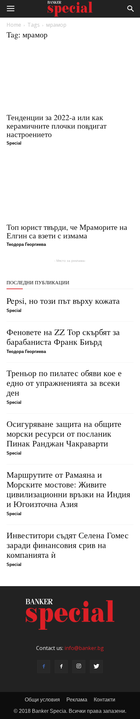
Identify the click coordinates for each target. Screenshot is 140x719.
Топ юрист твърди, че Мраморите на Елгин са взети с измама (67, 231)
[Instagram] (78, 666)
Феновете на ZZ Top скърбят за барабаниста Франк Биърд (63, 336)
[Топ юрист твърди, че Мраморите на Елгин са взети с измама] (70, 187)
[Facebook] (43, 666)
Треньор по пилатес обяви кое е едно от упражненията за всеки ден (64, 382)
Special (14, 143)
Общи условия (42, 699)
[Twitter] (96, 666)
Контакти (104, 699)
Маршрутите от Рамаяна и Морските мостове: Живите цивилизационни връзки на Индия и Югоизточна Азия (68, 489)
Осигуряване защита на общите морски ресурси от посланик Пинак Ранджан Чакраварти (64, 433)
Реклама (76, 699)
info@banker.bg (84, 648)
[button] (131, 9)
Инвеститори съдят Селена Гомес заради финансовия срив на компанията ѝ (68, 544)
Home (14, 24)
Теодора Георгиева (26, 244)
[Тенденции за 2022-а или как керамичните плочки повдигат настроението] (70, 77)
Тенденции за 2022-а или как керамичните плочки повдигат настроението (56, 125)
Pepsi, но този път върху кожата (63, 300)
